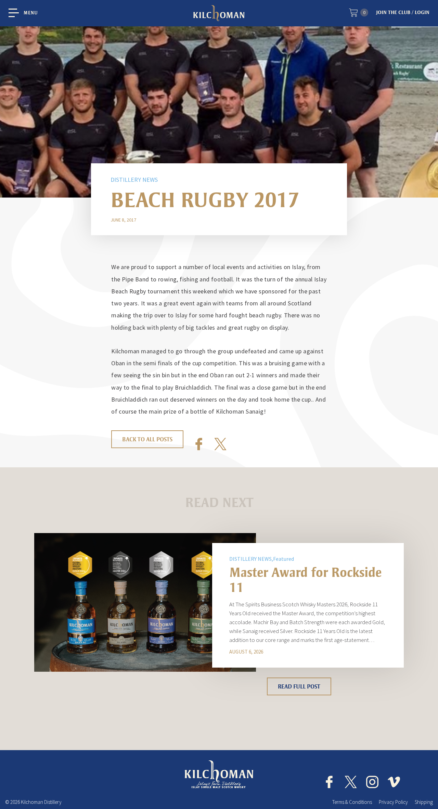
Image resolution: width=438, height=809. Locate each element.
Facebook (199, 444)
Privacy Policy (393, 802)
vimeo (394, 782)
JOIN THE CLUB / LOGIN (402, 12)
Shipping (424, 802)
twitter (351, 782)
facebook (329, 782)
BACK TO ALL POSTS (147, 439)
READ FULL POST (299, 686)
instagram (372, 782)
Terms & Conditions (352, 802)
